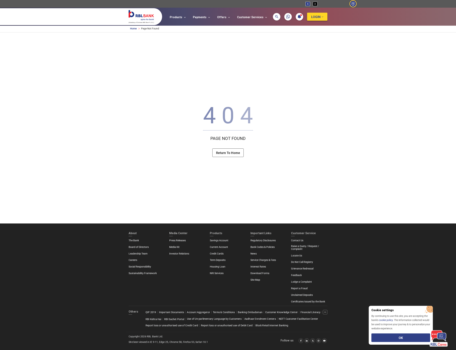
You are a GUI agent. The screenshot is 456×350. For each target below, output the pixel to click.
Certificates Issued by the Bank (308, 301)
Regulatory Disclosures (263, 240)
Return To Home (228, 153)
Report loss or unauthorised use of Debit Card (227, 325)
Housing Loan (217, 266)
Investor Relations (179, 253)
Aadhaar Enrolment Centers (260, 318)
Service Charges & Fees (263, 260)
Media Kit (174, 247)
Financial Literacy (310, 312)
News (253, 253)
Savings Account (219, 240)
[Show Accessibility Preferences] (353, 4)
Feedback (296, 275)
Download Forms (259, 273)
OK (401, 338)
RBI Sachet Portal (174, 319)
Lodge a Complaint (301, 281)
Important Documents (171, 312)
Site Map (255, 279)
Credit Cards (217, 253)
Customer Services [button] (250, 17)
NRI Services (217, 273)
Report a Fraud (299, 288)
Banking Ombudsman (250, 312)
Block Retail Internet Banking (271, 325)
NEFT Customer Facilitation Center (298, 318)
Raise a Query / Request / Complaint (305, 247)
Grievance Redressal (302, 268)
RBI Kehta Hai (153, 319)
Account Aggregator (198, 312)
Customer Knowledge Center (281, 312)
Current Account (219, 247)
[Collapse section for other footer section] (325, 312)
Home (133, 28)
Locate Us (296, 255)
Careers (133, 260)
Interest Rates (258, 266)
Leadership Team (138, 253)
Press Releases (177, 240)
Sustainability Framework (143, 273)
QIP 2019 (151, 312)
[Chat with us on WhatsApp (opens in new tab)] (288, 16)
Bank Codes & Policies (262, 247)
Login (316, 17)
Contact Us (297, 240)
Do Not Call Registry (302, 262)
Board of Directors (139, 247)
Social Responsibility (140, 266)
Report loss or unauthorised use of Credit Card (172, 325)
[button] (276, 16)
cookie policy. (386, 320)
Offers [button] (222, 17)
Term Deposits (218, 260)
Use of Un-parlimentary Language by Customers (214, 318)
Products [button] (176, 17)
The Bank (134, 240)
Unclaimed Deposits (302, 295)
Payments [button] (200, 17)
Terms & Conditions (224, 312)
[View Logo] (143, 16)
